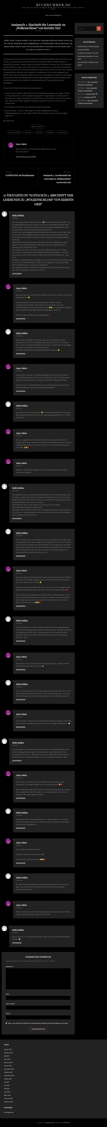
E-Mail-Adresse (11, 1004)
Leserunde (39, 132)
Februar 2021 (8, 1098)
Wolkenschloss (62, 132)
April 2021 (7, 1092)
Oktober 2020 (8, 1102)
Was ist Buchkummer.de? (53, 15)
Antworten (17, 274)
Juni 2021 (7, 1085)
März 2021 (7, 1095)
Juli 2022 (6, 1056)
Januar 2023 (8, 1049)
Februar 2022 (8, 1062)
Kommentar (10, 966)
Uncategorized (39, 126)
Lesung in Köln (82, 50)
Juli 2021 (6, 1082)
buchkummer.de (53, 5)
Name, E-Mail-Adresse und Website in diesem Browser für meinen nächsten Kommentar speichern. (38, 1023)
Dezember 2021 (9, 1069)
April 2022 (7, 1059)
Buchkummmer (15, 132)
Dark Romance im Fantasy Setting (88, 46)
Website (8, 1013)
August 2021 (8, 1079)
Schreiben (50, 132)
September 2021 (9, 1076)
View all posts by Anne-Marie (26, 157)
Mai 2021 (7, 1089)
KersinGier (28, 132)
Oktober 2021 (8, 1072)
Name (8, 994)
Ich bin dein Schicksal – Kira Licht (88, 53)
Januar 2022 (8, 1066)
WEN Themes (66, 1122)
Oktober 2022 (8, 1053)
